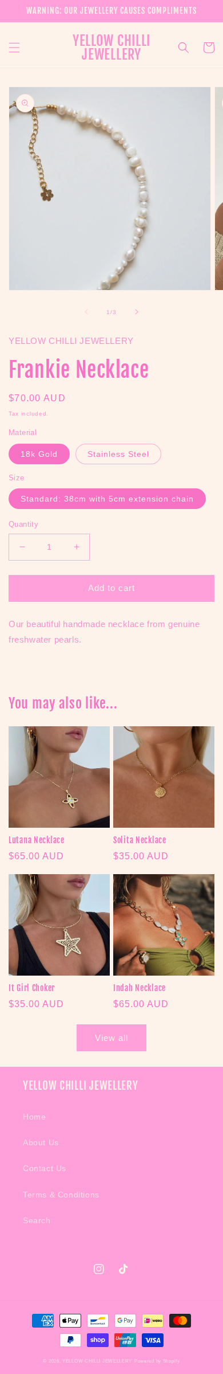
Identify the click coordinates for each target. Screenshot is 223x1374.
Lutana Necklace (37, 840)
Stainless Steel (118, 454)
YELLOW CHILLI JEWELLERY (97, 1361)
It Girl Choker (32, 988)
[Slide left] (86, 311)
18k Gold (39, 454)
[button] (14, 47)
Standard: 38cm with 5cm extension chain (107, 498)
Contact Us (44, 1168)
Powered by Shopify (157, 1361)
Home (34, 1116)
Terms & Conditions (61, 1194)
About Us (41, 1142)
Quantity (23, 524)
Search (37, 1220)
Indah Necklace (139, 988)
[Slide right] (136, 311)
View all (111, 1038)
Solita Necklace (139, 840)
